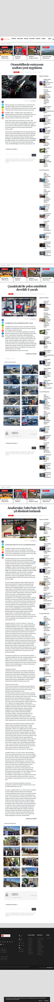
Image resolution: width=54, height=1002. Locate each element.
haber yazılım (15, 968)
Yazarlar (22, 943)
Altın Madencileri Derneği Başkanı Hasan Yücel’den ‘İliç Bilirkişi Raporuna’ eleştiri (47, 196)
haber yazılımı (33, 966)
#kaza (13, 358)
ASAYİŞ (43, 38)
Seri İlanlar (39, 950)
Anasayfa (3, 43)
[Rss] (13, 941)
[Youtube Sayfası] (8, 941)
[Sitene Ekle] (4, 944)
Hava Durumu (40, 938)
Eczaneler (39, 944)
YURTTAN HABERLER (30, 952)
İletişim (22, 951)
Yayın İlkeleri (4, 950)
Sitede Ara (49, 938)
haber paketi (3, 968)
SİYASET (38, 38)
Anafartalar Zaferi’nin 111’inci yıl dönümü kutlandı (47, 208)
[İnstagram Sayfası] (6, 941)
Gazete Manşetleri (39, 954)
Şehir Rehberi (40, 951)
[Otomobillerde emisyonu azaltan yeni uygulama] (19, 86)
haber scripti (8, 968)
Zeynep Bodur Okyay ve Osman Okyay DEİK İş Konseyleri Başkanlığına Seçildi (47, 120)
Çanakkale (8, 326)
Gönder (33, 155)
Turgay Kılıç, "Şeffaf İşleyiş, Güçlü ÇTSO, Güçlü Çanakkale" (47, 130)
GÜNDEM (32, 38)
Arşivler (22, 945)
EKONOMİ (20, 38)
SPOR (29, 954)
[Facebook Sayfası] (1, 941)
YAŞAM (29, 947)
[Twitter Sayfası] (3, 941)
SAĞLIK (26, 38)
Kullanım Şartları (4, 956)
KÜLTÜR (8, 487)
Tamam (46, 1000)
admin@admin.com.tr (17, 436)
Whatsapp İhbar (4, 958)
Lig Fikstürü (40, 945)
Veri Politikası (4, 952)
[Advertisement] (27, 9)
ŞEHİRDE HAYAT (30, 949)
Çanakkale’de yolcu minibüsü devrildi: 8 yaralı (47, 236)
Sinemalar (39, 948)
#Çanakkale (8, 358)
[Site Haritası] (2, 944)
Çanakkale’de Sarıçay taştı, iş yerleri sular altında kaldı (47, 245)
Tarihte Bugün (40, 947)
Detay (41, 1000)
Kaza (6, 350)
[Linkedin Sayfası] (10, 941)
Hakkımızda (3, 949)
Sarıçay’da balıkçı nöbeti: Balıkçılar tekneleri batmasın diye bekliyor (47, 226)
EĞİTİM (14, 38)
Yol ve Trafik (40, 939)
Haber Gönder (4, 959)
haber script (20, 968)
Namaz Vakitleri (39, 942)
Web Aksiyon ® (50, 967)
